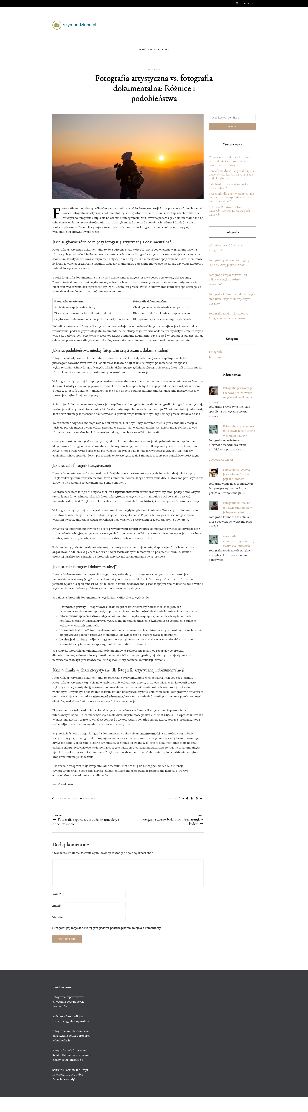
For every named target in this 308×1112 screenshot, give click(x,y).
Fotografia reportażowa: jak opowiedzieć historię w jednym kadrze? (239, 430)
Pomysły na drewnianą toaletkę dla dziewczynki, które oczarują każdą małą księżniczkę (231, 174)
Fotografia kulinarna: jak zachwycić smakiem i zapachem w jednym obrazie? (232, 298)
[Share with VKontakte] (201, 798)
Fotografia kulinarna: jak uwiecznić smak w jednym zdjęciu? (237, 507)
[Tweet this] (183, 798)
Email (56, 905)
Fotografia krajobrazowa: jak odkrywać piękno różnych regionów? (228, 279)
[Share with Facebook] (179, 798)
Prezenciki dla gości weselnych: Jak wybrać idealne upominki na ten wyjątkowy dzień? (231, 197)
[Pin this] (197, 798)
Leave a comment (66, 798)
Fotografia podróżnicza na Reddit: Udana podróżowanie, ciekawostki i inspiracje (71, 1055)
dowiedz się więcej (221, 459)
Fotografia (154, 69)
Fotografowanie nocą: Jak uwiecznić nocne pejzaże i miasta (237, 474)
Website (57, 917)
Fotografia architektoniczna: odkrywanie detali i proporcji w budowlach (71, 1035)
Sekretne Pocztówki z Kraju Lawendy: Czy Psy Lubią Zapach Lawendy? (229, 210)
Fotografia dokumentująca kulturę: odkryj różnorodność (239, 541)
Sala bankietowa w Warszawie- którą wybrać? (228, 186)
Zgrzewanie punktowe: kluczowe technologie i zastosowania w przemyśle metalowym (230, 161)
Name (56, 894)
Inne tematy (217, 357)
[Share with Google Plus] (188, 798)
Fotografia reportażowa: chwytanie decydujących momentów (68, 1001)
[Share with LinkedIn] (192, 798)
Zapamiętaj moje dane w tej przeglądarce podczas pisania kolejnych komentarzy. (108, 928)
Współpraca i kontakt (154, 49)
